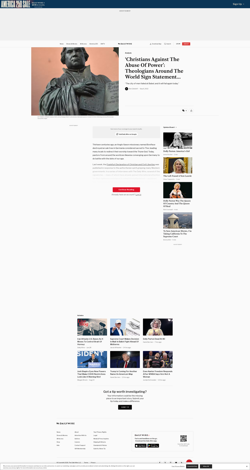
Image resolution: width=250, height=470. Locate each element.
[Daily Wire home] (125, 44)
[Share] (191, 110)
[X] (165, 463)
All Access (83, 44)
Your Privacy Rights (99, 432)
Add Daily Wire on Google (128, 134)
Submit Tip (125, 407)
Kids (58, 445)
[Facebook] (160, 463)
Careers (77, 442)
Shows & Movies (71, 44)
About (77, 432)
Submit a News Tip (99, 448)
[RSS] (181, 463)
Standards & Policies (100, 445)
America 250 (93, 44)
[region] (125, 466)
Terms (86, 462)
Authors (77, 438)
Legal (95, 435)
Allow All (206, 466)
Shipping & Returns (99, 442)
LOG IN (178, 44)
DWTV (103, 44)
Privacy (93, 462)
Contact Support (80, 445)
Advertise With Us (80, 435)
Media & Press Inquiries (101, 438)
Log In (138, 194)
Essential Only (192, 466)
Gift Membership (80, 448)
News (62, 44)
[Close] (247, 466)
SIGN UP (186, 44)
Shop (58, 442)
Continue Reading (126, 190)
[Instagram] (171, 463)
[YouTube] (176, 463)
